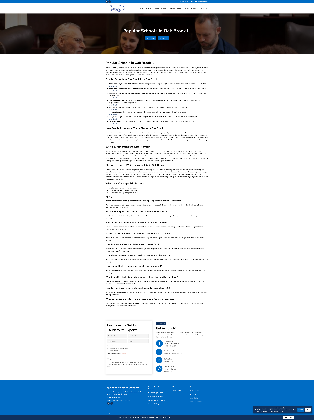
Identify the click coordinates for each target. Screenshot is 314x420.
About (148, 8)
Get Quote (288, 417)
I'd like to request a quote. (116, 346)
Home (141, 8)
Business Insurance (160, 8)
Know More (151, 38)
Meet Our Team (194, 390)
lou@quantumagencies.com (201, 1)
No (109, 356)
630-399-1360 (186, 1)
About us (192, 387)
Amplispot (140, 413)
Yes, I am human (113, 359)
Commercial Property (155, 404)
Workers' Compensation (155, 396)
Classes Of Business (190, 8)
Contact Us (204, 8)
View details (113, 86)
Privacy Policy (194, 398)
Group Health (176, 390)
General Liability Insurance (156, 400)
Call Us (300, 409)
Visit (307, 410)
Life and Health (175, 8)
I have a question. (113, 350)
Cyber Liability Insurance (156, 393)
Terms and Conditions (196, 402)
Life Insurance (176, 387)
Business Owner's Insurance (153, 388)
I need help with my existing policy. (118, 348)
